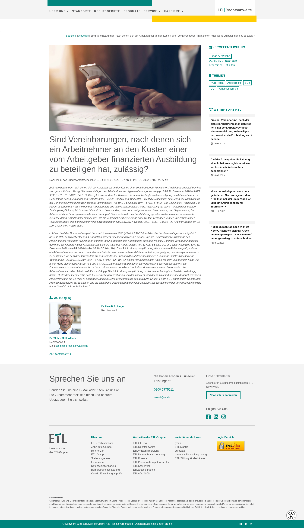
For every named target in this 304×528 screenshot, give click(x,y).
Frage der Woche (220, 56)
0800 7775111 (164, 389)
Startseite (71, 35)
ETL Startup (181, 447)
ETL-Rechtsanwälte (102, 443)
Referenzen (97, 450)
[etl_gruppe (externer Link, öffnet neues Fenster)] (223, 417)
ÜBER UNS (57, 11)
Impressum (97, 462)
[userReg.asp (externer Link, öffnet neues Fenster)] (230, 446)
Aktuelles (83, 35)
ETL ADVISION (141, 473)
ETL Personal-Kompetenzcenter (151, 462)
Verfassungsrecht (228, 88)
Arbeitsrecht (234, 82)
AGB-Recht (217, 82)
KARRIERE (172, 11)
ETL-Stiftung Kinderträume (190, 458)
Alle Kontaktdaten (59, 354)
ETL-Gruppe (98, 454)
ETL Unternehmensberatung (149, 454)
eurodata (180, 450)
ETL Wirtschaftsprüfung (146, 450)
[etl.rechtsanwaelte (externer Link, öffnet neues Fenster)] (208, 417)
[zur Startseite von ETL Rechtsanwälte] (235, 10)
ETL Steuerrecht (142, 466)
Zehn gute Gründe (101, 447)
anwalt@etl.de (162, 397)
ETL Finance (140, 458)
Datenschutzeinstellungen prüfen (153, 523)
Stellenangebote (100, 458)
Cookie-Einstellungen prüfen (107, 473)
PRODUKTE (132, 11)
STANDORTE (81, 11)
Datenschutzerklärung (103, 466)
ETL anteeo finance (144, 469)
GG (212, 88)
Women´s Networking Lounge (191, 454)
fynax (178, 443)
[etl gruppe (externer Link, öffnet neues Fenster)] (216, 417)
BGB (247, 82)
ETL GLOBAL (140, 443)
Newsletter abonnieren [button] (223, 395)
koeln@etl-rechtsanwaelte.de (71, 345)
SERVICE (150, 11)
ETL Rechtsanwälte (144, 447)
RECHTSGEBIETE (107, 11)
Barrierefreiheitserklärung (105, 469)
